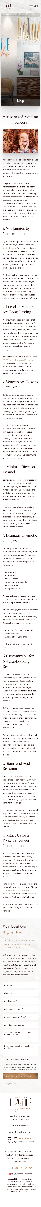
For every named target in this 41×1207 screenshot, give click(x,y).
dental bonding (15, 777)
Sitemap (11, 1158)
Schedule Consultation (18, 1076)
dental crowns (21, 480)
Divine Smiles (10, 854)
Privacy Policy (33, 1069)
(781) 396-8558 (9, 891)
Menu (36, 6)
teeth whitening (10, 248)
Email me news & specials (17, 1060)
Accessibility (20, 1162)
